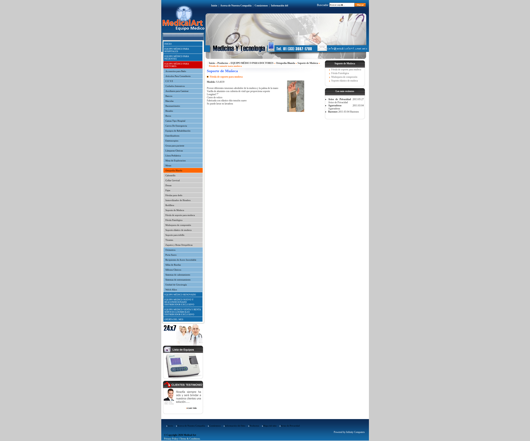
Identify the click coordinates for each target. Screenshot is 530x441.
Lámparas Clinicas (174, 150)
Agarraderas (335, 105)
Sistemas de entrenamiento (178, 279)
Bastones (333, 111)
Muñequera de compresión (178, 225)
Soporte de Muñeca (174, 210)
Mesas (168, 165)
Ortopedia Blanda (173, 170)
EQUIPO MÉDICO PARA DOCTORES (176, 64)
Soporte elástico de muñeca (178, 230)
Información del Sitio (235, 425)
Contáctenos (261, 5)
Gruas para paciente (174, 145)
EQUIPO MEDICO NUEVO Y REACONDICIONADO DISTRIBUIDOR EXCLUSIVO (179, 302)
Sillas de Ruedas (173, 265)
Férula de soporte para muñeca (180, 215)
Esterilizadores (172, 135)
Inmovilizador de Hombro (178, 200)
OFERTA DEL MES (173, 319)
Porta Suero (171, 255)
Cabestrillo (170, 175)
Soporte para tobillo (174, 235)
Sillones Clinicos (173, 269)
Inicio (214, 5)
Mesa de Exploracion (175, 160)
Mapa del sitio (270, 425)
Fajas (167, 190)
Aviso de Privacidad (339, 99)
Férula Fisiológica (173, 220)
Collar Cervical (172, 180)
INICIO (168, 44)
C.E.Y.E (169, 81)
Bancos (168, 96)
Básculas (169, 101)
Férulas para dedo (173, 195)
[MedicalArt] (295, 111)
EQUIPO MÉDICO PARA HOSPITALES (176, 50)
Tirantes (169, 240)
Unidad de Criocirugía (176, 284)
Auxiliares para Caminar (177, 91)
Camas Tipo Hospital (175, 121)
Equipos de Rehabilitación (177, 130)
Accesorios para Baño (175, 71)
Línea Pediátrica (173, 155)
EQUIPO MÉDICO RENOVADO (180, 294)
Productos (222, 63)
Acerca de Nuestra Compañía (236, 5)
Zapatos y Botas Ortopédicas (179, 245)
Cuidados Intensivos (175, 86)
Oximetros (170, 250)
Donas (168, 185)
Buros (168, 116)
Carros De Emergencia (176, 126)
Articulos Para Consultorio (178, 76)
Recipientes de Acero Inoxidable (180, 260)
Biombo (169, 111)
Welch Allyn (171, 289)
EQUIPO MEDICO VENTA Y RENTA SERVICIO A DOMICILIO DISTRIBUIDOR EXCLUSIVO (182, 312)
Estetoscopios (171, 140)
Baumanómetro (172, 106)
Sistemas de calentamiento (177, 274)
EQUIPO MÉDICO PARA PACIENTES (176, 57)
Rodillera (169, 205)
